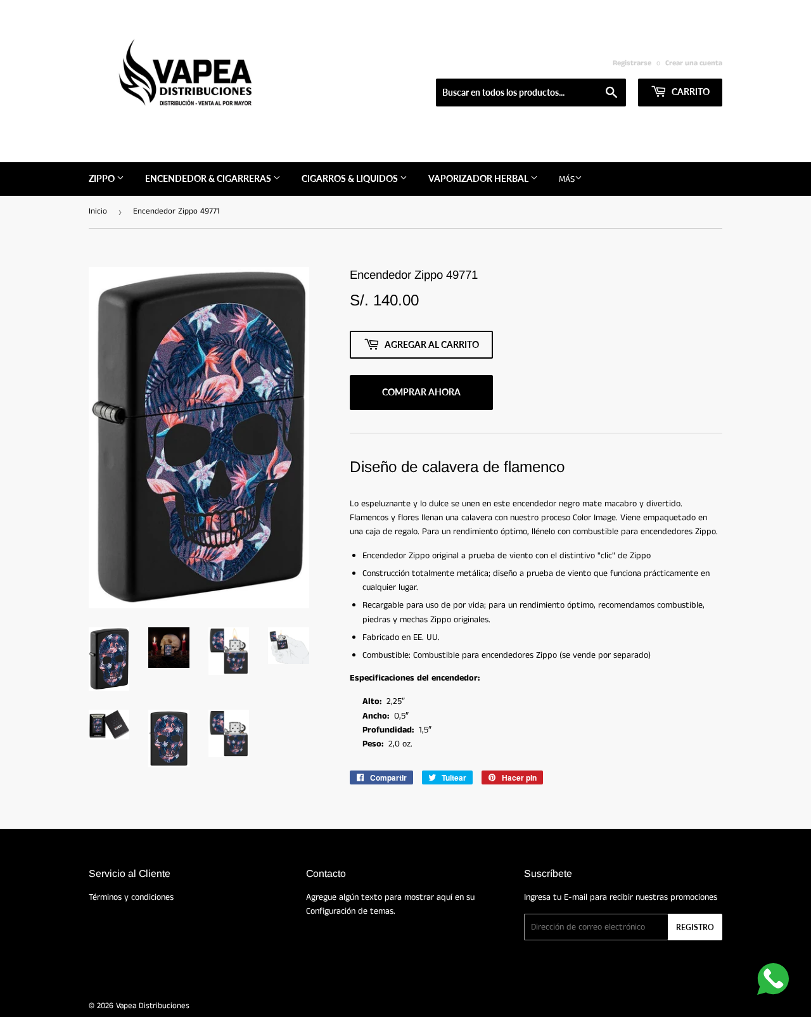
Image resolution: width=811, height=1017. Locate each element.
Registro (695, 927)
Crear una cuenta (693, 63)
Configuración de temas (349, 911)
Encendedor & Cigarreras (209, 178)
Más (567, 179)
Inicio (98, 211)
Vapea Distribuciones (152, 1006)
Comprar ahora (421, 392)
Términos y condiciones (131, 897)
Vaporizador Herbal (479, 178)
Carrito (690, 91)
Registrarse (632, 63)
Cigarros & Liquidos (351, 178)
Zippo (103, 178)
